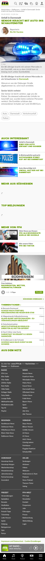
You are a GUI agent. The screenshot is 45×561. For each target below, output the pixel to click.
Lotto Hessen (6, 518)
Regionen (5, 420)
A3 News (25, 433)
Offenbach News (28, 392)
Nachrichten (5, 10)
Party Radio (5, 395)
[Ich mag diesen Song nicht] (40, 548)
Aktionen (25, 464)
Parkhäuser (26, 445)
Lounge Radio (6, 398)
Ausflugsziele (6, 508)
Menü (40, 558)
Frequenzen (26, 505)
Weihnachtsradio (7, 402)
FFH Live (4, 373)
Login (24, 524)
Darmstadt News (28, 389)
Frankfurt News (28, 376)
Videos (24, 467)
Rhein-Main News (7, 433)
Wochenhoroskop (7, 467)
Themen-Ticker (10, 305)
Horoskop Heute (7, 461)
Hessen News (27, 373)
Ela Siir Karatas (16, 32)
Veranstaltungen (7, 496)
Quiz (2, 530)
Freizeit (4, 493)
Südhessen (15, 10)
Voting (24, 486)
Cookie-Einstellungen (33, 541)
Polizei (5, 118)
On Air (25, 458)
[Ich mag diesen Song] (31, 548)
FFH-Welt (26, 493)
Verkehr (26, 420)
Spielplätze (5, 499)
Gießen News (27, 395)
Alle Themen (27, 414)
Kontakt (25, 502)
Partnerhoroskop (7, 477)
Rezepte (4, 502)
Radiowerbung (27, 518)
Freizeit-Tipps (6, 511)
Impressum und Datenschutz (12, 541)
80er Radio (5, 376)
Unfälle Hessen (27, 430)
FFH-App (25, 496)
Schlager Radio (6, 392)
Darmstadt (23, 79)
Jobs (24, 508)
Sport (24, 405)
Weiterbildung (27, 521)
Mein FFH (42, 3)
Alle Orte (25, 411)
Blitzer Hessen (27, 427)
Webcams (25, 471)
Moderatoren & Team (30, 474)
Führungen (26, 511)
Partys (3, 533)
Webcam (36, 3)
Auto (5, 114)
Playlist (21, 3)
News (25, 370)
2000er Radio (6, 383)
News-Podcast (27, 480)
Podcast (22, 558)
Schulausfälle (27, 452)
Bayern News (27, 402)
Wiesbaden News (28, 380)
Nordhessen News (7, 424)
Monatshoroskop (7, 471)
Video (31, 558)
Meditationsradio (7, 405)
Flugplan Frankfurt (28, 449)
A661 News (26, 439)
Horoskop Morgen (7, 464)
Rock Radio (5, 386)
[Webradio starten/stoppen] (36, 548)
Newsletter (26, 499)
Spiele (3, 521)
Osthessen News (7, 427)
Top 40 (3, 408)
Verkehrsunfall (29, 114)
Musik (13, 558)
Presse (24, 515)
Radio (4, 370)
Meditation (5, 505)
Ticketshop (5, 515)
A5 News (25, 436)
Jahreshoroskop (6, 474)
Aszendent (5, 480)
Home (4, 558)
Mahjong (4, 524)
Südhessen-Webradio (32, 299)
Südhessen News (7, 436)
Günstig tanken (27, 442)
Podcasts (25, 477)
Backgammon (6, 527)
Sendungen (26, 461)
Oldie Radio (5, 389)
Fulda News (26, 398)
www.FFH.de (16, 364)
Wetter (31, 3)
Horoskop (6, 458)
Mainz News (26, 383)
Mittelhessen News (8, 430)
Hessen (4, 366)
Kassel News (27, 386)
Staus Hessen (27, 424)
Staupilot (26, 3)
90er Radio (5, 380)
